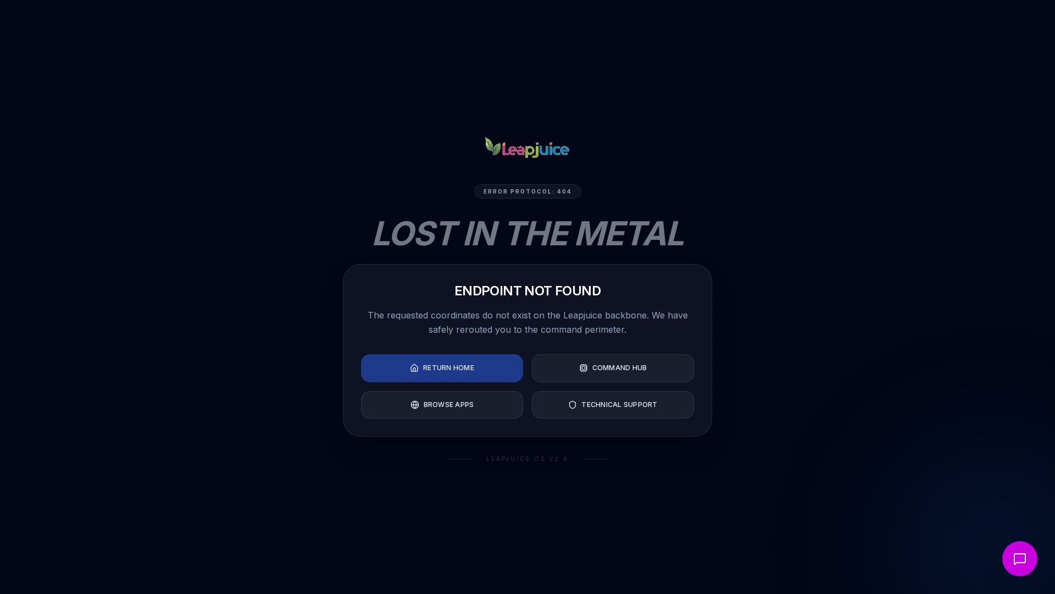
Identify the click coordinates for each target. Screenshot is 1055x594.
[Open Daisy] (1019, 558)
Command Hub (619, 368)
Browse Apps (449, 404)
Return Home (448, 368)
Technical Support (619, 404)
